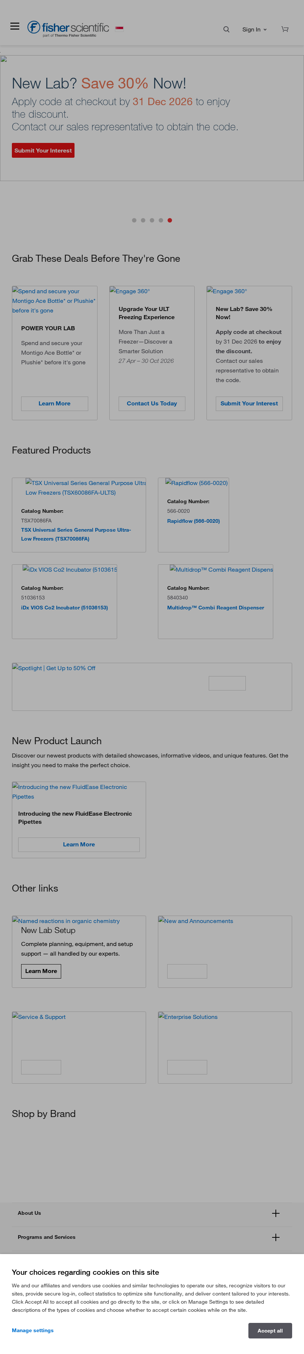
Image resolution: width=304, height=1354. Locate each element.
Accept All (270, 1330)
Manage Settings (33, 1330)
